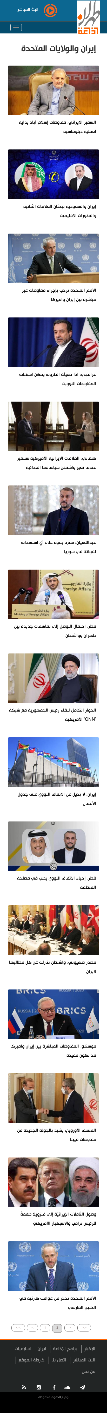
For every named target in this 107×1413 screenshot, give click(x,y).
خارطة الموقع (31, 1360)
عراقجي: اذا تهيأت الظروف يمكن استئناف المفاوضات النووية (57, 379)
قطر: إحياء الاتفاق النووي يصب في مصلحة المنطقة (56, 883)
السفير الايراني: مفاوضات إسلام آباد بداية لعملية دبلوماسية (57, 127)
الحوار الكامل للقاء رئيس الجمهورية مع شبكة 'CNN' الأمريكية (52, 715)
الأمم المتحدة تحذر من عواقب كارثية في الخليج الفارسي (57, 1303)
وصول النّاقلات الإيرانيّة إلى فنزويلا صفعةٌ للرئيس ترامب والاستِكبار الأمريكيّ (58, 1219)
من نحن (88, 1371)
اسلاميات (23, 1349)
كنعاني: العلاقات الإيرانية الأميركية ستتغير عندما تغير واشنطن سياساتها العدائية (56, 463)
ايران (42, 1349)
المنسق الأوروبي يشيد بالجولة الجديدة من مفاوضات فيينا (56, 1135)
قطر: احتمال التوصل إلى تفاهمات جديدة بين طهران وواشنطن (55, 631)
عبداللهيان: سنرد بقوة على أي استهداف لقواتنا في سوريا (58, 547)
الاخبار (89, 1349)
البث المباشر (84, 1360)
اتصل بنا (58, 1360)
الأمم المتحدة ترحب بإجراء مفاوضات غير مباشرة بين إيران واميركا (59, 295)
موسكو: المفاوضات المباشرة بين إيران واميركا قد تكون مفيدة (53, 1051)
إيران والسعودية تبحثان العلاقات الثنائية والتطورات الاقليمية (59, 211)
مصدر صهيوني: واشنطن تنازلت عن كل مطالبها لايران (52, 967)
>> (18, 1328)
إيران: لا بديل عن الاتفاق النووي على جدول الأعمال (57, 799)
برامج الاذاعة (65, 1349)
